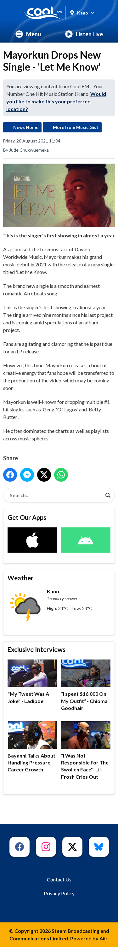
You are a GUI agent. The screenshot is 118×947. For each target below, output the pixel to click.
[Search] (108, 495)
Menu (33, 34)
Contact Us (59, 879)
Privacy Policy (59, 893)
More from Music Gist (75, 127)
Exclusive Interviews (36, 649)
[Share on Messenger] (27, 475)
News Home (25, 127)
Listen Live (89, 34)
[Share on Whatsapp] (61, 475)
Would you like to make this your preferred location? (56, 101)
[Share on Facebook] (10, 475)
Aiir (103, 938)
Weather (20, 578)
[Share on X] (44, 475)
